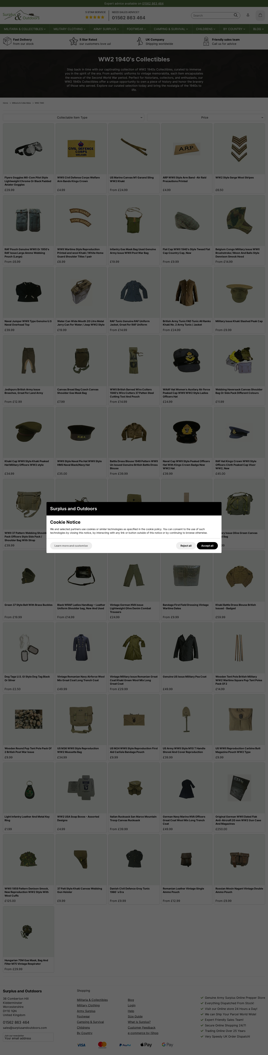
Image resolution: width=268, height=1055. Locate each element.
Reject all (186, 545)
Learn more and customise (71, 545)
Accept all (207, 545)
